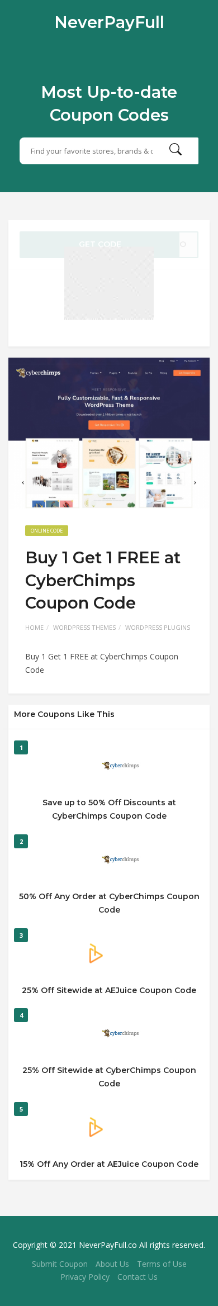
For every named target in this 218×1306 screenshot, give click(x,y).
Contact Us (137, 1276)
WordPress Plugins (157, 627)
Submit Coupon (60, 1263)
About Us (112, 1263)
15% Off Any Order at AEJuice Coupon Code (109, 1164)
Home (34, 627)
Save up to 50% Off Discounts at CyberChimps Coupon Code (109, 809)
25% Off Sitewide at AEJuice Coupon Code (109, 990)
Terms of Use (162, 1263)
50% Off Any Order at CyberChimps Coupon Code (109, 903)
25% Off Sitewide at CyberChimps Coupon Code (109, 1077)
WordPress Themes (84, 627)
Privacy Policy (85, 1276)
